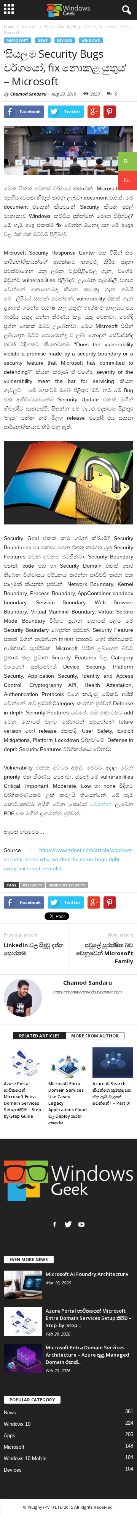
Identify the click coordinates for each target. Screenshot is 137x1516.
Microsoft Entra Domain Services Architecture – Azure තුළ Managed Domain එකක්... (87, 1354)
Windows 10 (17, 1424)
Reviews (64, 40)
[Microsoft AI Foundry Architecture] (23, 1285)
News (43, 40)
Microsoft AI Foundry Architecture (87, 1274)
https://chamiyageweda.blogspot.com (87, 992)
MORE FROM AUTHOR (95, 1036)
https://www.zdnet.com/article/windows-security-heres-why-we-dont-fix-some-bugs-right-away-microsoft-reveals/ (68, 859)
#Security (32, 885)
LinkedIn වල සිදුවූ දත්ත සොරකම (34, 949)
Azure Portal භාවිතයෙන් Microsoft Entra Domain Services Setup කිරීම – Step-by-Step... (88, 1318)
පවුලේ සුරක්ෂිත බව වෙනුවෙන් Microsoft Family (104, 953)
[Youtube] (81, 1224)
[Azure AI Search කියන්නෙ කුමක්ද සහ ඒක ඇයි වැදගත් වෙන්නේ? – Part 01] (112, 1062)
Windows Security (67, 885)
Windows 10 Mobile (25, 1458)
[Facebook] (55, 1224)
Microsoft (17, 40)
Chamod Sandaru (28, 94)
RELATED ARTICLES (39, 1036)
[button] (125, 10)
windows (90, 40)
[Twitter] (68, 1224)
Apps (9, 1435)
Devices (13, 1470)
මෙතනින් (101, 804)
